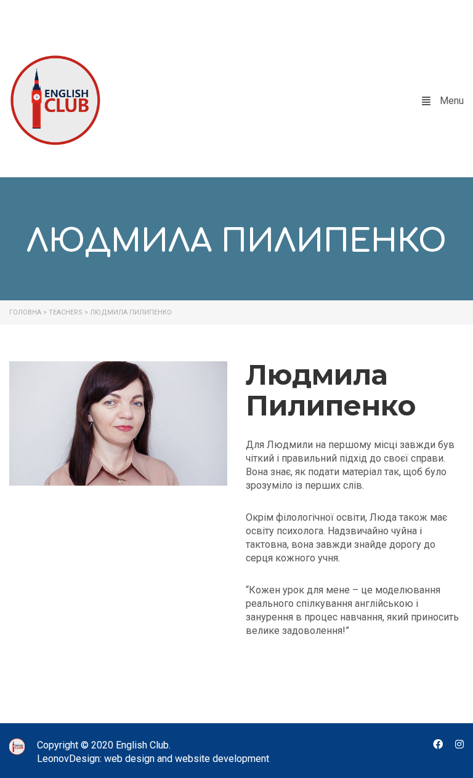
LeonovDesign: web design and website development (153, 758)
